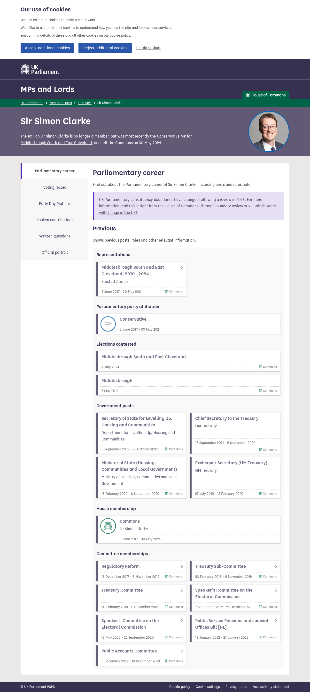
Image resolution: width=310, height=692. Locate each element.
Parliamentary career (55, 171)
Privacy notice (236, 687)
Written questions (54, 236)
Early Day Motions (54, 203)
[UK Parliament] (40, 69)
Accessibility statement (271, 687)
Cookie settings (148, 48)
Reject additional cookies (105, 48)
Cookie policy (179, 687)
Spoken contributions (55, 220)
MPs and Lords (47, 89)
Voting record (54, 187)
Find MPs (85, 103)
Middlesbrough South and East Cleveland (56, 142)
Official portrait (55, 252)
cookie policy (120, 35)
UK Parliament (32, 103)
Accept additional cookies (47, 48)
